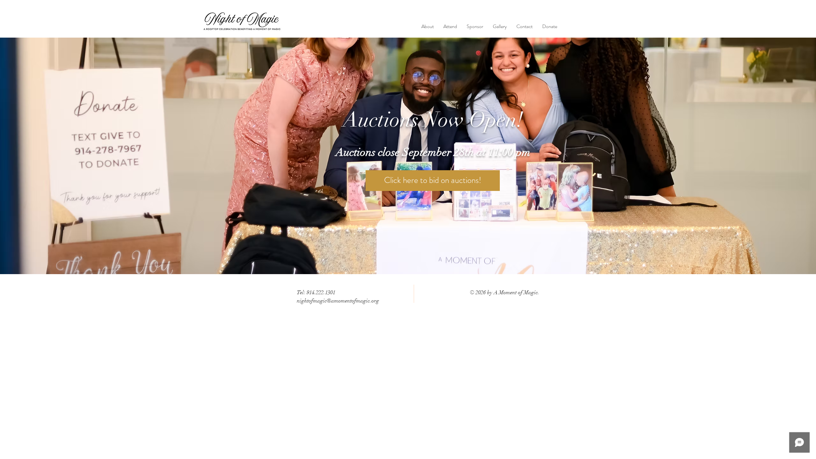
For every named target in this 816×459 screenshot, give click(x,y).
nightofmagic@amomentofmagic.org (338, 300)
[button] (450, 26)
